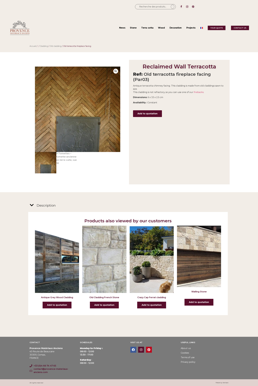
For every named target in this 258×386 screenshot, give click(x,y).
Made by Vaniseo (222, 383)
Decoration (176, 27)
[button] (115, 71)
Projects (190, 27)
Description (46, 205)
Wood (161, 27)
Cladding (44, 46)
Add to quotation (147, 113)
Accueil (33, 46)
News (122, 27)
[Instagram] (187, 7)
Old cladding (55, 46)
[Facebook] (181, 7)
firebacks (199, 92)
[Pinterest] (193, 7)
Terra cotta (147, 27)
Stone (133, 27)
